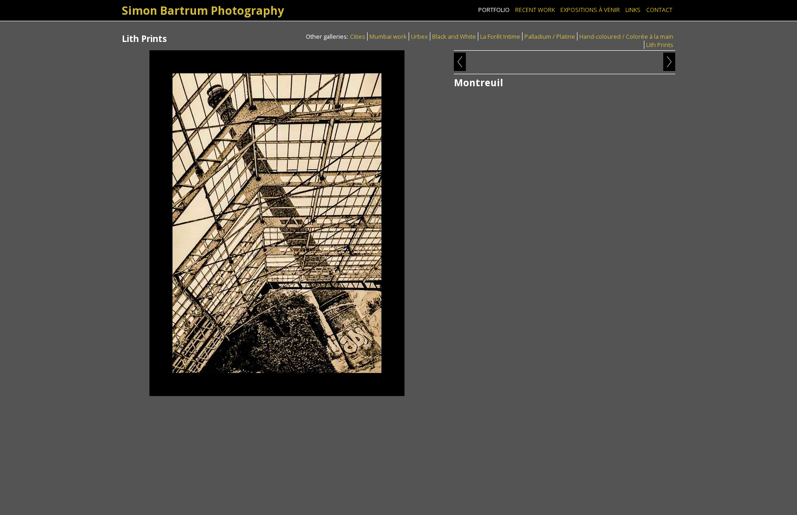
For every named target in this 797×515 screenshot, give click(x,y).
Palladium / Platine (549, 36)
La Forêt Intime (500, 36)
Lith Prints (659, 45)
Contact (659, 10)
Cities (357, 36)
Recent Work (535, 10)
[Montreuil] (277, 223)
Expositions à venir (590, 10)
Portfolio (494, 10)
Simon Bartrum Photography (203, 10)
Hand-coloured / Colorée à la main (626, 36)
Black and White (454, 36)
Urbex (419, 36)
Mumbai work (388, 36)
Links (633, 10)
